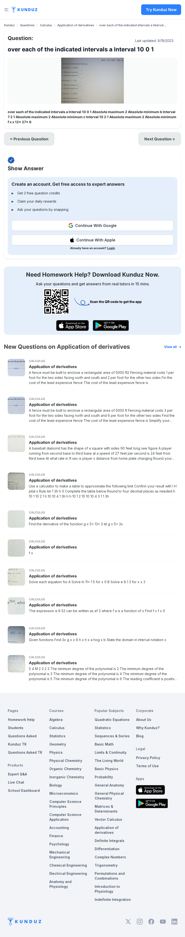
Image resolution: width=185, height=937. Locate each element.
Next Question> (159, 139)
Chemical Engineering (68, 865)
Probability (104, 777)
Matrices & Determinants (106, 808)
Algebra (56, 720)
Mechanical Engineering (59, 854)
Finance (56, 836)
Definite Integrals (109, 841)
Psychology (59, 844)
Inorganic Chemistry (66, 777)
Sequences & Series (112, 736)
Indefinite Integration (113, 899)
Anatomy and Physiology (60, 884)
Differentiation (107, 849)
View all (170, 347)
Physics (56, 752)
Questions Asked (22, 736)
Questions (27, 25)
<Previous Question (29, 139)
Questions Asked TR (25, 752)
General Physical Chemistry (109, 795)
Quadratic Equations (112, 720)
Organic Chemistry (65, 769)
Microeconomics (63, 793)
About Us (143, 720)
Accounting (59, 828)
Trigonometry (106, 865)
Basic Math (104, 744)
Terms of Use (147, 766)
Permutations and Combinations (110, 875)
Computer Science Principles (65, 804)
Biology (55, 785)
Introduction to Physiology (107, 888)
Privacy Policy (148, 758)
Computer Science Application (65, 817)
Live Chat (16, 782)
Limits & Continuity (110, 752)
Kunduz (9, 25)
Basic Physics (106, 769)
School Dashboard (24, 790)
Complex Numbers (110, 857)
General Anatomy (109, 785)
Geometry (57, 744)
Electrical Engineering (68, 873)
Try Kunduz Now (161, 9)
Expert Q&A (17, 774)
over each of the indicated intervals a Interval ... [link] (132, 25)
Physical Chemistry (65, 761)
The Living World (109, 761)
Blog (140, 736)
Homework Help (21, 720)
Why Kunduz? (147, 728)
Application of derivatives (75, 25)
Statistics (57, 736)
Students (15, 728)
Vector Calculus (108, 819)
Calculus (46, 25)
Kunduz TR (17, 744)
